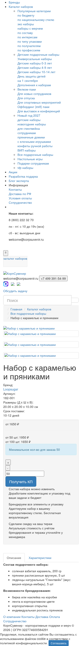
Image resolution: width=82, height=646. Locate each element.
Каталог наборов (21, 6)
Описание (14, 557)
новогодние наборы (31, 124)
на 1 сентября (27, 80)
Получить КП (21, 481)
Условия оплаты (20, 198)
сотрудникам (26, 133)
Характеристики (40, 557)
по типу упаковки (29, 41)
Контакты (15, 189)
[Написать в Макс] (5, 283)
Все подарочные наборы (35, 154)
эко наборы (25, 24)
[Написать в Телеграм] (12, 283)
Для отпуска (26, 98)
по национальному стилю (35, 19)
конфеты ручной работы (34, 146)
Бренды (14, 2)
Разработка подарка (23, 176)
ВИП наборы (26, 150)
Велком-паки (26, 89)
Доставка (41, 616)
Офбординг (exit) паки (33, 106)
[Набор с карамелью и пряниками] (41, 328)
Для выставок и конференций (38, 111)
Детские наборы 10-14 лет (36, 72)
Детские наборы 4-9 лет (34, 67)
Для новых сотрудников (34, 93)
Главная (16, 309)
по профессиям (28, 50)
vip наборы (25, 167)
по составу (25, 32)
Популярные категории (34, 11)
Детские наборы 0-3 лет (34, 63)
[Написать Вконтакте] (18, 283)
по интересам (27, 37)
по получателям (29, 46)
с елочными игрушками (34, 141)
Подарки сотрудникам (33, 163)
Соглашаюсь (58, 643)
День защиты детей (31, 76)
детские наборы (28, 120)
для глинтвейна (28, 128)
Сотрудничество (20, 202)
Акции (13, 172)
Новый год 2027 (28, 115)
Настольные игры (30, 159)
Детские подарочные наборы (38, 54)
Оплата (54, 616)
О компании (12, 616)
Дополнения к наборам (34, 85)
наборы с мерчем (30, 28)
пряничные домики (31, 137)
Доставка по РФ (20, 194)
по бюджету (25, 15)
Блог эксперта (19, 180)
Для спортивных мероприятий (39, 102)
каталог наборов (15, 258)
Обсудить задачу (15, 291)
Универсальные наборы (34, 59)
